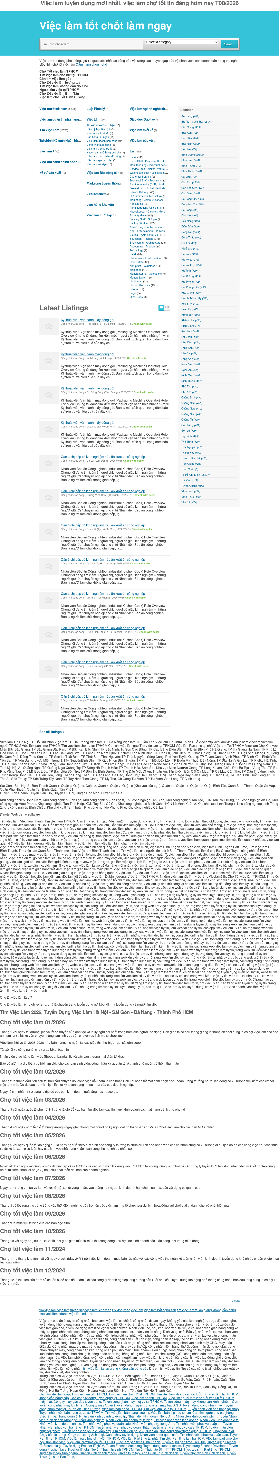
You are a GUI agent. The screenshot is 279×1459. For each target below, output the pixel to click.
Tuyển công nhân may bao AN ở (157, 1405)
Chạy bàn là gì (223, 1431)
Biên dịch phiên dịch (98, 129)
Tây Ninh (190, 436)
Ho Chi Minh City (194, 298)
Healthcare (136, 281)
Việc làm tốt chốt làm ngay (105, 25)
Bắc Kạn (189, 132)
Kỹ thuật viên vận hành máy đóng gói (87, 319)
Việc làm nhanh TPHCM (149, 1397)
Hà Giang (190, 248)
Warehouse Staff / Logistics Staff (149, 173)
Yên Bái (189, 502)
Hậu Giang (191, 292)
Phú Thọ (189, 386)
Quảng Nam (191, 403)
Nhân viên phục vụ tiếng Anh (153, 1423)
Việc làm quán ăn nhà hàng (59, 119)
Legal (133, 293)
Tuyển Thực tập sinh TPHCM (112, 1449)
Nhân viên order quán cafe (159, 1434)
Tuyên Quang (192, 486)
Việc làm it (46, 151)
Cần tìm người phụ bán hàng (213, 1412)
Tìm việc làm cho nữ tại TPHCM (131, 1394)
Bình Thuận (191, 171)
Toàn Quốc (189, 469)
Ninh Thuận (191, 381)
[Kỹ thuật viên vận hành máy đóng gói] (49, 326)
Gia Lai (188, 243)
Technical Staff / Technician (146, 180)
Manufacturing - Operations (146, 273)
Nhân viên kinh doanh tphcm (196, 1416)
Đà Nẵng (189, 210)
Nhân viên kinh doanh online (60, 1423)
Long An (190, 359)
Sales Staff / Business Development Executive (157, 161)
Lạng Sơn (190, 348)
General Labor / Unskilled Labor (148, 188)
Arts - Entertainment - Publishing (149, 231)
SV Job (117, 1310)
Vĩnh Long (190, 491)
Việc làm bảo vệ (141, 140)
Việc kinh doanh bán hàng (102, 141)
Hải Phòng (190, 281)
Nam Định (190, 364)
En (132, 151)
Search (229, 44)
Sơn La (188, 430)
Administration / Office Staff (146, 207)
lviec (126, 1310)
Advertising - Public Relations (147, 227)
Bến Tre (189, 149)
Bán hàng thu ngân (98, 137)
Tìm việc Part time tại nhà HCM (181, 1438)
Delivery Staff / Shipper (143, 219)
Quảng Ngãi (191, 408)
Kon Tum (190, 331)
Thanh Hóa (191, 452)
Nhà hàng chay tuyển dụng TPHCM (185, 1431)
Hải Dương (191, 276)
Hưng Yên (190, 315)
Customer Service (140, 176)
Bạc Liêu (190, 138)
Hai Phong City (193, 287)
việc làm (63, 1310)
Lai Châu (190, 337)
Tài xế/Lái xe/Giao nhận (101, 125)
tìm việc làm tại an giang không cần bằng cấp (115, 1368)
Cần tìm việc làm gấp (54, 1394)
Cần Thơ (190, 182)
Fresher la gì (52, 1445)
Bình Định (190, 160)
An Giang (190, 116)
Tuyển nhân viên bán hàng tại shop (213, 1408)
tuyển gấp (77, 1310)
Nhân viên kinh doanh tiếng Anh (151, 1416)
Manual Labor (138, 277)
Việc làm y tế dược (98, 133)
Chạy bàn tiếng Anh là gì (86, 1434)
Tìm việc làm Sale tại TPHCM (164, 1408)
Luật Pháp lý (96, 108)
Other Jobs (136, 297)
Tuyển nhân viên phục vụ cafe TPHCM (179, 1427)
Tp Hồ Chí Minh (195, 475)
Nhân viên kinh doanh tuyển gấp (102, 1416)
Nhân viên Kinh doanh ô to (219, 1420)
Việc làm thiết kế (141, 130)
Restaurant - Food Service (145, 258)
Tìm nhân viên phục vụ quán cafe (107, 1423)
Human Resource (140, 285)
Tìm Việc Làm (49, 130)
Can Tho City (192, 188)
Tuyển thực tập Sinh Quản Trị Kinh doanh (148, 1453)
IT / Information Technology (146, 196)
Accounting (136, 204)
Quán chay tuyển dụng (122, 1434)
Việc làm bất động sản (160, 1310)
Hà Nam (189, 254)
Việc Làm (93, 119)
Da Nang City (192, 199)
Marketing (135, 270)
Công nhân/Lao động (99, 145)
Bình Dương (192, 155)
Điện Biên (190, 226)
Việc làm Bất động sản (103, 172)
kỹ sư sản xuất (50, 172)
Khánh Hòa (191, 320)
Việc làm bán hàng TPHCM (122, 1408)
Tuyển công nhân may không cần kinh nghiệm (197, 1401)
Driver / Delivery (139, 192)
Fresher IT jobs (79, 1449)
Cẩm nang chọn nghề (91, 64)
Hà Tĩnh (189, 270)
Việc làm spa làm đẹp (99, 160)
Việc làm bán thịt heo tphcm (171, 1412)
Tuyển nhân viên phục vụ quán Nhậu (123, 1427)
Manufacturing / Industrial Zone (148, 165)
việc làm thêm (97, 193)
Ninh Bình (190, 375)
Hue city (189, 309)
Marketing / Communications (147, 200)
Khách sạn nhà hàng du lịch (103, 152)
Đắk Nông (190, 221)
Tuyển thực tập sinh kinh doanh (202, 1453)
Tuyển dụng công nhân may (202, 1405)
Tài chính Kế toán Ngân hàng (60, 140)
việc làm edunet (57, 1313)
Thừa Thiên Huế (194, 458)
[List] (161, 308)
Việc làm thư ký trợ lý (99, 148)
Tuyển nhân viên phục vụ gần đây (86, 1431)
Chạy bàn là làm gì (53, 1434)
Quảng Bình (191, 397)
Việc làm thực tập (99, 215)
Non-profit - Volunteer (142, 266)
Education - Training (141, 239)
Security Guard (138, 215)
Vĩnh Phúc (191, 497)
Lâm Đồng (190, 342)
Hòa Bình (190, 303)
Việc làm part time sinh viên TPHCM (93, 1438)
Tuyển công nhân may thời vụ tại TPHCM (132, 1401)
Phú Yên (189, 392)
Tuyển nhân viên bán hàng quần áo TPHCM (71, 1412)
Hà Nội (190, 259)
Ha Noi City (191, 265)
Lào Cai (189, 353)
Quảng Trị (190, 419)
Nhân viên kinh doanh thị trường (129, 1420)
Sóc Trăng (190, 425)
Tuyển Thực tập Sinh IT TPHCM (158, 1449)
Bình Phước (191, 166)
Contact (236, 1300)
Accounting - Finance (142, 246)
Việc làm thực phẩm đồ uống (104, 156)
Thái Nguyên (192, 447)
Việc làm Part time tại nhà (139, 1438)
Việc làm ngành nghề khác (149, 108)
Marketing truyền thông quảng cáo (112, 183)
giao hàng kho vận (100, 204)
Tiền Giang (191, 463)
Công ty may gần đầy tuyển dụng (77, 1401)
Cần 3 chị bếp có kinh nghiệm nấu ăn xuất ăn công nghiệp (103, 456)
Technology (136, 250)
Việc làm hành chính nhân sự (60, 161)
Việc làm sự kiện (97, 164)
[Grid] (167, 308)
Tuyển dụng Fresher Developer (205, 1445)
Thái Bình (190, 441)
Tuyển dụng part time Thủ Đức (184, 1442)
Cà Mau (189, 177)
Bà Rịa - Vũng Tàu (196, 121)
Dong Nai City (192, 204)
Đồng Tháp (191, 237)
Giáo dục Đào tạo (142, 119)
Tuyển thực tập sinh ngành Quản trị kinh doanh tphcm (78, 1453)
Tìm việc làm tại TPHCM (89, 1394)
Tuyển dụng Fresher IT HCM (83, 1445)
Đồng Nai (190, 232)
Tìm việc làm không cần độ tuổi (178, 1394)
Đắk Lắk (189, 215)
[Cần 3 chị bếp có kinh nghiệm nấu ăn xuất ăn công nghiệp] (49, 463)
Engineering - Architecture (145, 242)
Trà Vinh (189, 480)
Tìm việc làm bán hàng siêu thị (127, 1412)
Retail (133, 254)
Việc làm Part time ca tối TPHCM (91, 1442)
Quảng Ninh (191, 414)
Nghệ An (189, 370)
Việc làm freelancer (53, 108)
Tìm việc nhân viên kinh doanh (176, 1420)
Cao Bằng (190, 193)
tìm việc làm (48, 1310)
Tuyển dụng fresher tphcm (162, 1445)
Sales (133, 157)
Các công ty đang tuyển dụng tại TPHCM (100, 1397)
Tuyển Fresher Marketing (124, 1445)
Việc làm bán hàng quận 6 (58, 1416)
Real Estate (137, 262)
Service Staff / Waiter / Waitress (148, 169)
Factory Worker (139, 223)
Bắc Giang (191, 127)
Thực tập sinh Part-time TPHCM (206, 1449)
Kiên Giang (191, 326)
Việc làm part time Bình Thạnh (138, 1442)
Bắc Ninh (190, 143)
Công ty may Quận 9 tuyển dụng (109, 1405)
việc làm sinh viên (98, 1310)
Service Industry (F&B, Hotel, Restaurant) (154, 184)
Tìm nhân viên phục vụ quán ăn (198, 1423)
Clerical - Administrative (144, 235)
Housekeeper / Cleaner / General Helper (153, 211)
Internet (134, 289)
